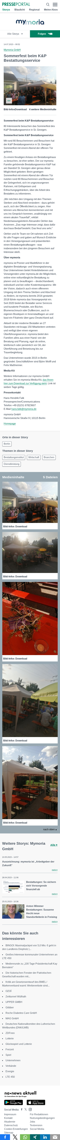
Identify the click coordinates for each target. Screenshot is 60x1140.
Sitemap (8, 1132)
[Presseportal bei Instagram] (29, 1109)
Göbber (10, 1007)
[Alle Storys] (30, 27)
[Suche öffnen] (48, 4)
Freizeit (10, 1049)
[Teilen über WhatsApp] (25, 1137)
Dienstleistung (11, 464)
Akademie (9, 1121)
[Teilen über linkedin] (45, 1137)
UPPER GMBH (14, 1002)
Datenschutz (11, 1125)
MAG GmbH (12, 1018)
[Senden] (55, 1137)
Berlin (7, 443)
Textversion (36, 1125)
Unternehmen (13, 1060)
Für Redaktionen (39, 1114)
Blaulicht (19, 9)
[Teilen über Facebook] (5, 1137)
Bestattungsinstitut (14, 457)
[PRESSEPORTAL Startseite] (16, 4)
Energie (10, 1071)
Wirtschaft (33, 457)
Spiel (8, 1055)
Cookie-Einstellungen (16, 1129)
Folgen (42, 34)
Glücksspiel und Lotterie (19, 1044)
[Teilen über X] (15, 1137)
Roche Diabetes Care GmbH (21, 1013)
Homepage (10, 423)
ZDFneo (10, 1033)
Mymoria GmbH (12, 50)
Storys (6, 9)
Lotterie (10, 1038)
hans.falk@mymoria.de (23, 409)
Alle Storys (13, 34)
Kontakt (8, 1118)
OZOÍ (8, 991)
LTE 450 (10, 1077)
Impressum (10, 1114)
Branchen (49, 457)
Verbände (11, 1066)
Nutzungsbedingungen (42, 1118)
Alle (53, 845)
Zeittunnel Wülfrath (16, 996)
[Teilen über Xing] (35, 1137)
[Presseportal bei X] (24, 1109)
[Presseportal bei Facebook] (20, 1109)
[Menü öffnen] (55, 4)
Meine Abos (51, 9)
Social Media (37, 1129)
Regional (34, 9)
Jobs (32, 1121)
